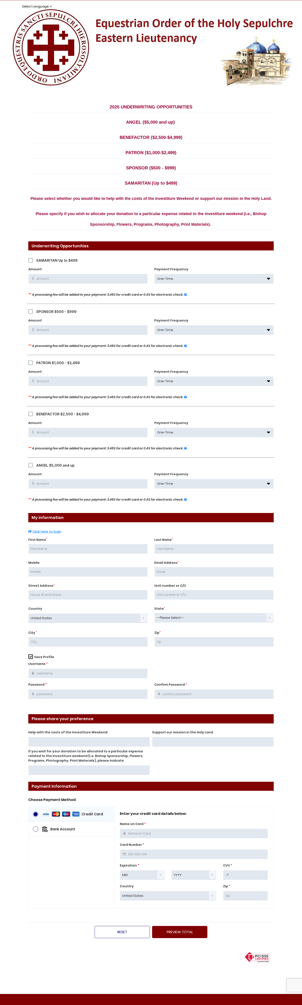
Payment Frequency (171, 269)
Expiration (129, 865)
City (32, 632)
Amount (35, 269)
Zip (157, 632)
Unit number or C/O (170, 585)
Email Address (166, 562)
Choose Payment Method (52, 799)
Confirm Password (170, 684)
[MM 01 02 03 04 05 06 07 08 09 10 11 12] (142, 874)
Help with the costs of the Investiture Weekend (67, 732)
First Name (37, 540)
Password (37, 684)
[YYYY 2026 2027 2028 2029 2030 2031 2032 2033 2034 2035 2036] (193, 874)
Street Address (41, 585)
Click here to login (46, 531)
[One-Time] (214, 279)
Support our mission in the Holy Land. (183, 732)
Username (38, 664)
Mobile (34, 562)
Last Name (163, 540)
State (159, 608)
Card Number (132, 844)
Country (35, 608)
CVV (227, 865)
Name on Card (133, 824)
